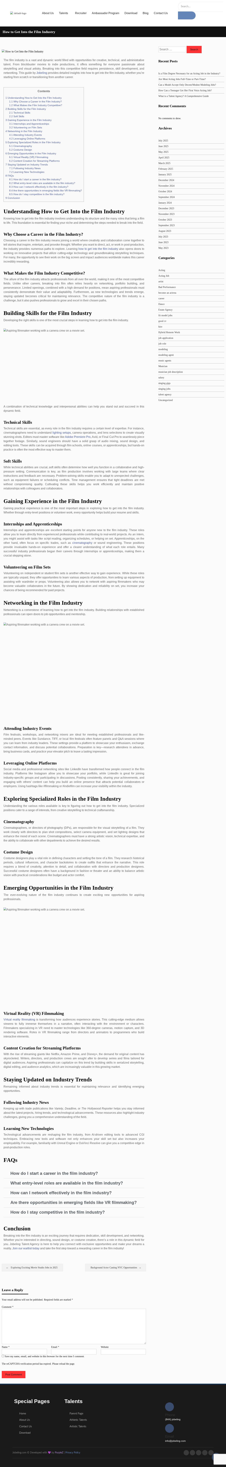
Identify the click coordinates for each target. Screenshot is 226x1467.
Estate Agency (165, 309)
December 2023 (166, 208)
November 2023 (166, 214)
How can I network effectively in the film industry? (38, 186)
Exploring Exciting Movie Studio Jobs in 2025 (34, 1267)
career (161, 298)
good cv (162, 321)
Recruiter (81, 13)
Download (130, 13)
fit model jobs (165, 315)
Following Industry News (25, 168)
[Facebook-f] (186, 1452)
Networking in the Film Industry (23, 131)
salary (161, 377)
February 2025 (165, 169)
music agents (164, 360)
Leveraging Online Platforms (27, 138)
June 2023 (163, 242)
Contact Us (161, 13)
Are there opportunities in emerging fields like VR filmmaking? (45, 190)
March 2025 (164, 163)
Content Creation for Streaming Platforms (34, 160)
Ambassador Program (105, 13)
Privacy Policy (72, 1452)
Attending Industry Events (25, 134)
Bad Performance (167, 287)
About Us (48, 13)
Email (55, 1347)
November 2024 (166, 186)
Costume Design (20, 149)
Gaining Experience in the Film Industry (28, 120)
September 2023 (166, 225)
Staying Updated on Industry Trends (26, 164)
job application (165, 338)
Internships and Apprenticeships (29, 123)
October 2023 (165, 219)
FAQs (9, 175)
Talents (63, 13)
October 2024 (165, 191)
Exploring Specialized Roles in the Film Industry (33, 142)
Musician (162, 366)
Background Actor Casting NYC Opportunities (114, 1267)
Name (6, 1347)
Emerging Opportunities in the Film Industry (30, 153)
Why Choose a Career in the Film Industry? (35, 101)
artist (160, 281)
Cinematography (20, 146)
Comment (7, 1307)
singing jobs (164, 389)
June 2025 (163, 146)
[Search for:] (172, 49)
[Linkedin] (211, 1452)
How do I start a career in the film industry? (35, 179)
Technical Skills (19, 112)
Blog (145, 13)
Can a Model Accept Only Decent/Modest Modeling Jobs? (187, 85)
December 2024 (166, 180)
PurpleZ (59, 1452)
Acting (161, 270)
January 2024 (165, 202)
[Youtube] (204, 1452)
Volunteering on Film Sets (25, 127)
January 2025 (165, 174)
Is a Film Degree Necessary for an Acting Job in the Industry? (189, 73)
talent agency (164, 394)
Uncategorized (165, 400)
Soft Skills (16, 116)
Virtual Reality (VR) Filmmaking (28, 157)
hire (160, 326)
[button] (74, 1173)
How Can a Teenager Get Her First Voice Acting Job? (185, 90)
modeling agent (166, 355)
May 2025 (163, 152)
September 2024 (166, 197)
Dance (161, 304)
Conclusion (12, 198)
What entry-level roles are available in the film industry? (42, 183)
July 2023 (163, 236)
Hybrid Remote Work (169, 332)
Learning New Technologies (26, 172)
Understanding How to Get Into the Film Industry (33, 97)
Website (105, 1347)
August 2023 (164, 231)
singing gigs (164, 383)
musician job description (170, 372)
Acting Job (163, 276)
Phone (170, 1415)
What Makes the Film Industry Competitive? (35, 105)
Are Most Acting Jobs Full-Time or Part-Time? (182, 79)
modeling (163, 349)
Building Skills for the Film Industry (25, 109)
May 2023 (163, 248)
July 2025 (163, 140)
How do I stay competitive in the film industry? (36, 194)
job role (162, 343)
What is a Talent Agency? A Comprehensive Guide (183, 96)
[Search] (187, 15)
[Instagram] (198, 1452)
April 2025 (163, 157)
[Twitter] (192, 1452)
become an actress (167, 292)
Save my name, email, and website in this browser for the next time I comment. (45, 1356)
